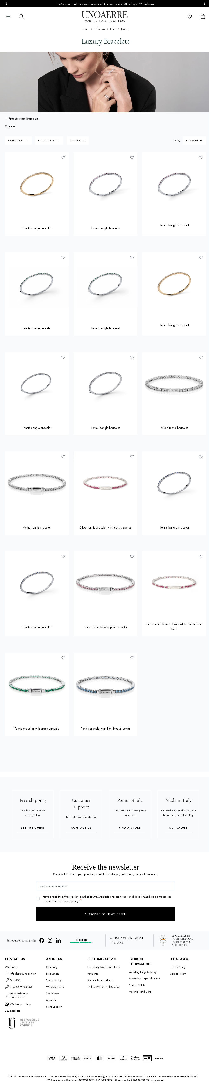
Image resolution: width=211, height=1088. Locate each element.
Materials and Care (140, 992)
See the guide (32, 828)
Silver (113, 29)
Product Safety (137, 985)
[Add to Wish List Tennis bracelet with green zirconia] (63, 658)
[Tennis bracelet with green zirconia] (37, 684)
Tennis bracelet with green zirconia (36, 728)
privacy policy (70, 896)
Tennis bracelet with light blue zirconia (105, 728)
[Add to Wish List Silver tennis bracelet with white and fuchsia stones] (200, 556)
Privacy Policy (177, 967)
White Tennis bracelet (37, 527)
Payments (92, 973)
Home (86, 29)
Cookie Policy (178, 973)
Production (52, 973)
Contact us (81, 828)
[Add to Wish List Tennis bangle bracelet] (63, 157)
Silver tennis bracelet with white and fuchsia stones (174, 626)
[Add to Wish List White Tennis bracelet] (63, 456)
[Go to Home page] (105, 16)
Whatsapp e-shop (20, 1004)
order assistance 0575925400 (18, 995)
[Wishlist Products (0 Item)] (189, 16)
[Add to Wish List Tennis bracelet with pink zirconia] (132, 556)
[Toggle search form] (21, 16)
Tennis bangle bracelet (36, 228)
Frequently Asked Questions (103, 967)
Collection (15, 140)
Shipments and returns (100, 980)
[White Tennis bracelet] (37, 483)
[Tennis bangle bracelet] (37, 184)
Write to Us (11, 967)
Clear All (10, 126)
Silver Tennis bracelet (174, 428)
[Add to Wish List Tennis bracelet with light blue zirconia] (132, 658)
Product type (46, 140)
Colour (75, 140)
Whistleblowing (55, 987)
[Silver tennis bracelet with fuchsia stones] (105, 483)
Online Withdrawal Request (103, 987)
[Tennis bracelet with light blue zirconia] (105, 684)
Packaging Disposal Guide (144, 978)
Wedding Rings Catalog (143, 972)
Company (51, 967)
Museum (51, 1000)
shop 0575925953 (21, 987)
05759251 (16, 980)
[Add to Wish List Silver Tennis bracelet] (200, 357)
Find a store (130, 828)
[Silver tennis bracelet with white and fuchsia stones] (174, 583)
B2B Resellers (12, 1010)
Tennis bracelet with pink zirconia (105, 627)
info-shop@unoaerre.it (23, 973)
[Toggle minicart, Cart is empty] (202, 16)
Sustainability (53, 980)
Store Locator (54, 1006)
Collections (99, 29)
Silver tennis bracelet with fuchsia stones (105, 527)
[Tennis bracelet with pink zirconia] (105, 583)
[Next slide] (204, 4)
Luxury (124, 29)
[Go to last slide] (6, 4)
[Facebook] (41, 940)
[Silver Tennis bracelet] (174, 383)
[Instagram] (50, 940)
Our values (178, 828)
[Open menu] (8, 16)
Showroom (52, 993)
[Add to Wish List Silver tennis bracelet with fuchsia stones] (132, 456)
